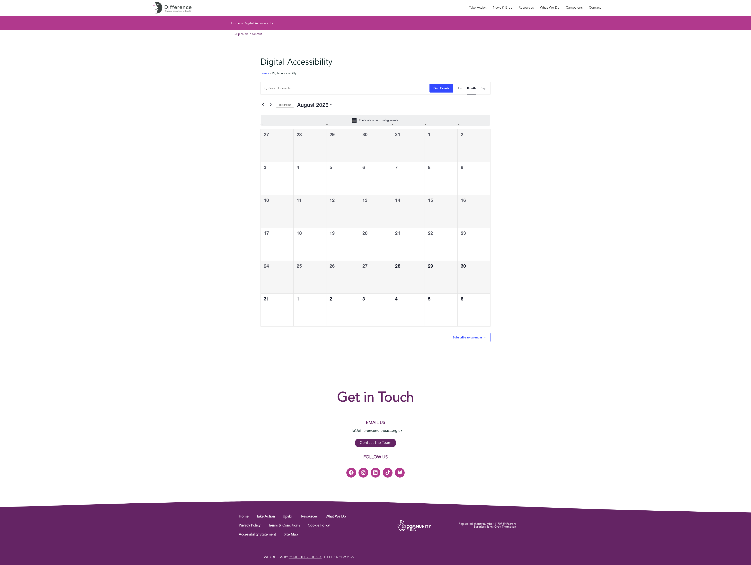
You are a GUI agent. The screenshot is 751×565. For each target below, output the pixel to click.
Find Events (441, 88)
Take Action (478, 7)
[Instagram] (363, 473)
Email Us (375, 423)
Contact (595, 7)
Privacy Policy (250, 525)
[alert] (375, 120)
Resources (526, 7)
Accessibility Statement (257, 534)
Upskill (288, 516)
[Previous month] (263, 104)
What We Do (550, 7)
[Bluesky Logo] (400, 473)
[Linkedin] (375, 473)
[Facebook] (351, 473)
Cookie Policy (319, 525)
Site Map (291, 534)
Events (265, 73)
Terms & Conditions (284, 525)
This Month (285, 104)
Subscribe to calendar (467, 337)
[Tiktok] (388, 473)
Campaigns (574, 7)
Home (235, 23)
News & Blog (502, 7)
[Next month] (270, 104)
